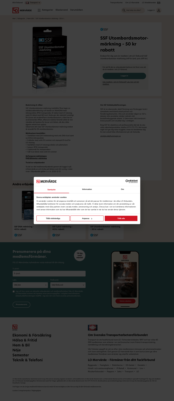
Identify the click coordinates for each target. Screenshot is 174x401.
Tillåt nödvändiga (53, 218)
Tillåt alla (121, 218)
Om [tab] (122, 189)
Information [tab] (87, 189)
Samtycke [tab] (51, 190)
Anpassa (85, 218)
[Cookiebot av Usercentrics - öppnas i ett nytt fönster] (127, 181)
